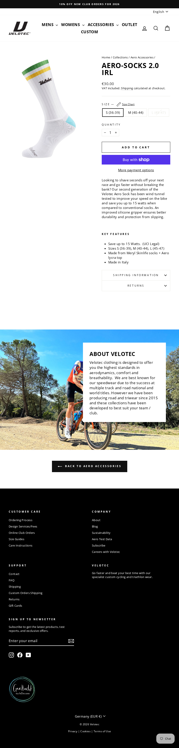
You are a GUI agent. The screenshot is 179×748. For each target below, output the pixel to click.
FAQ (11, 580)
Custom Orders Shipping (25, 593)
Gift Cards (15, 606)
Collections (120, 57)
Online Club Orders (22, 533)
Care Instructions (20, 545)
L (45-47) (159, 112)
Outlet (129, 24)
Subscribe (98, 545)
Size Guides (16, 539)
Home (106, 57)
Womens (71, 24)
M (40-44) (135, 112)
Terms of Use (102, 731)
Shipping (127, 88)
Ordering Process (20, 520)
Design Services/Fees (23, 526)
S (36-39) (113, 112)
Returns (136, 285)
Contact (14, 574)
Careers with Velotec (106, 552)
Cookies (85, 731)
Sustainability (101, 533)
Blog (95, 526)
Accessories (101, 24)
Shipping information (136, 275)
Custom (89, 31)
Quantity (111, 124)
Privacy (73, 731)
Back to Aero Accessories (93, 466)
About (96, 520)
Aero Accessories (142, 57)
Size (118, 104)
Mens (48, 24)
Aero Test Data (102, 539)
